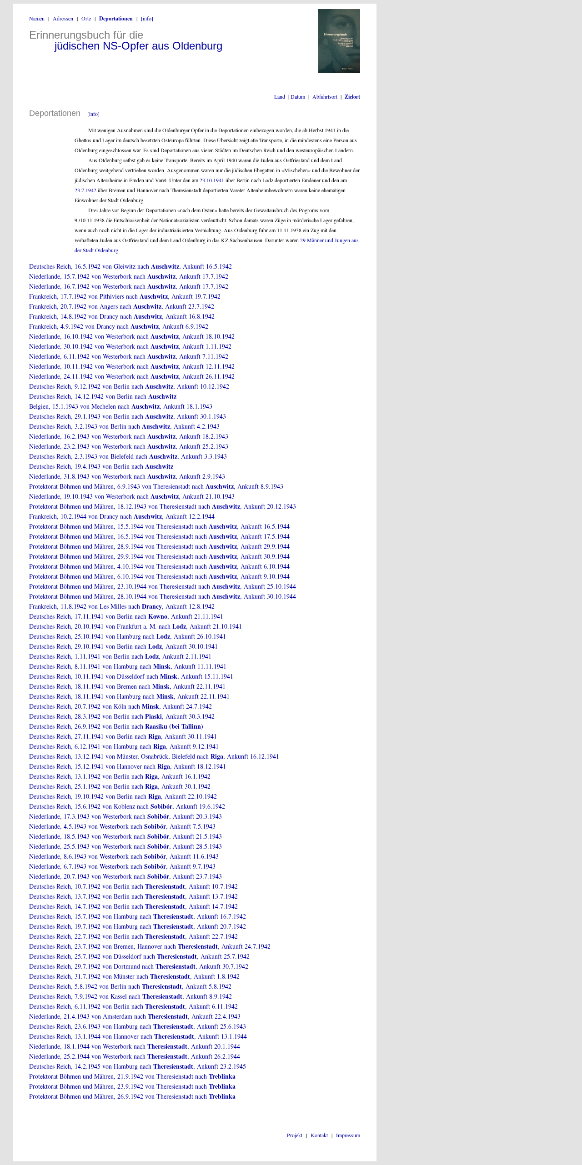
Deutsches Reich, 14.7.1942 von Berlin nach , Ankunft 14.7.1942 (133, 906)
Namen (37, 18)
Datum (297, 96)
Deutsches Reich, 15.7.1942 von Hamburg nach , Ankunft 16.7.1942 (137, 916)
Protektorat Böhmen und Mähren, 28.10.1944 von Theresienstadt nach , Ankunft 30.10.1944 (162, 596)
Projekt (294, 1135)
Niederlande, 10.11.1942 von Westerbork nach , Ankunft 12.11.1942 (132, 366)
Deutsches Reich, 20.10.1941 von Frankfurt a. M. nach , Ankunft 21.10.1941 (135, 626)
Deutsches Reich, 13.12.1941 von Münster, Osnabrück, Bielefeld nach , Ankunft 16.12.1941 (154, 756)
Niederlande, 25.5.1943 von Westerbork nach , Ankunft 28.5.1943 (125, 846)
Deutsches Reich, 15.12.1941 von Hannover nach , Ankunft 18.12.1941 (127, 766)
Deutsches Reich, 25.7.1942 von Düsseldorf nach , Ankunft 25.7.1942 (139, 956)
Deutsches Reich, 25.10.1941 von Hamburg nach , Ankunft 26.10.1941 (127, 636)
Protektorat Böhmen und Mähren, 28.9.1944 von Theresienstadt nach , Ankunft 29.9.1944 (159, 546)
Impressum (348, 1135)
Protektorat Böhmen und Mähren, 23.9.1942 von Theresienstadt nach (132, 1086)
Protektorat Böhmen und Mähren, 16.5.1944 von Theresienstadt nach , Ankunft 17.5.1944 (159, 536)
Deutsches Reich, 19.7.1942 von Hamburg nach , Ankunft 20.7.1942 (137, 926)
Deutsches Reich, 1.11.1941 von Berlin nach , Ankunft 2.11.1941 (120, 656)
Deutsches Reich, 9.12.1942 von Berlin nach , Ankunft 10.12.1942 (129, 386)
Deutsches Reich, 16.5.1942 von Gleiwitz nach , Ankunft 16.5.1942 (130, 266)
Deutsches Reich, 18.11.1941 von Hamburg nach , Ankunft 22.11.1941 (129, 696)
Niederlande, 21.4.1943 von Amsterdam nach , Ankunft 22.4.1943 (135, 1016)
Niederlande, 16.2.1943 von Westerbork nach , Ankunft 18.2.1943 (128, 436)
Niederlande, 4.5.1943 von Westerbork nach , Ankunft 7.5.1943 (122, 826)
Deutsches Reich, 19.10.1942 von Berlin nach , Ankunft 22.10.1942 (123, 796)
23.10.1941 (212, 180)
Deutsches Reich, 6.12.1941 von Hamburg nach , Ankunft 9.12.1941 (124, 746)
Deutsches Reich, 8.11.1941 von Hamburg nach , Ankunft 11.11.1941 (127, 666)
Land (279, 96)
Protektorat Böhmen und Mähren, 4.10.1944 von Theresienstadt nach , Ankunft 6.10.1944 (159, 566)
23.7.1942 (85, 190)
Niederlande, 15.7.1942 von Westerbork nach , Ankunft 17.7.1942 (128, 276)
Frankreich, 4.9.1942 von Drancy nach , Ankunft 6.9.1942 (118, 326)
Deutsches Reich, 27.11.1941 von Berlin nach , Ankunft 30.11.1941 (123, 736)
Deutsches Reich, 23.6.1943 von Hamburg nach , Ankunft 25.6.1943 (137, 1026)
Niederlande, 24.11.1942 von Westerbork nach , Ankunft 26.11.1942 (132, 376)
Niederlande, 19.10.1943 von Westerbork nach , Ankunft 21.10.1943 (132, 496)
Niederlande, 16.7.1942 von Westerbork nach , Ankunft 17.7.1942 (128, 286)
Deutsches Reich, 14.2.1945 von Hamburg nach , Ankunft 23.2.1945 (137, 1066)
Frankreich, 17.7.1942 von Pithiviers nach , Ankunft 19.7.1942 (125, 296)
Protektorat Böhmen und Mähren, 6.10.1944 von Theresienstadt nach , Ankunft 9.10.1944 (159, 576)
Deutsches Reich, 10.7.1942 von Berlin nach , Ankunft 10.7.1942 (133, 886)
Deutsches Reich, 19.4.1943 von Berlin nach (101, 466)
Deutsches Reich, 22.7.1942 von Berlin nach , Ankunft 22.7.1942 (133, 936)
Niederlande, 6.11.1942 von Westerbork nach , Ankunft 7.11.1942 (128, 356)
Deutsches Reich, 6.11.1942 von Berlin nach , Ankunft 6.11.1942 (133, 1006)
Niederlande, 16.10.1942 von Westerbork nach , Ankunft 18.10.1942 (132, 336)
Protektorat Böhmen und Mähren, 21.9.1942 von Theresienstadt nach (132, 1076)
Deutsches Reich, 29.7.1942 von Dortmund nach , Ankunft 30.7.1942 (138, 966)
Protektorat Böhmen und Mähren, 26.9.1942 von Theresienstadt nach (132, 1096)
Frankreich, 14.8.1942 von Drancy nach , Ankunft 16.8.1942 (122, 316)
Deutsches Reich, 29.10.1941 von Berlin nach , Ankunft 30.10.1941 (123, 646)
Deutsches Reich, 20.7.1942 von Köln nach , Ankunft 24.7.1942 (120, 706)
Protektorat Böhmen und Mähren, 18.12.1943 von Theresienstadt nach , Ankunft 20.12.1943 (162, 506)
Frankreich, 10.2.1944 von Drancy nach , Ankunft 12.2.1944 (122, 516)
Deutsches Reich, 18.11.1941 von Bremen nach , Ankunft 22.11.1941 (127, 686)
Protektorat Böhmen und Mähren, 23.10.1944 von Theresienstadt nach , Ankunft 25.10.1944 (162, 586)
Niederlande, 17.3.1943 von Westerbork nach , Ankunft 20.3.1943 (125, 816)
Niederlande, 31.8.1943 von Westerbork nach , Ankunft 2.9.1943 (127, 476)
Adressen (63, 18)
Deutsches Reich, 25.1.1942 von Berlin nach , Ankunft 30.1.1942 (120, 786)
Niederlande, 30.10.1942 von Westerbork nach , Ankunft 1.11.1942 (130, 346)
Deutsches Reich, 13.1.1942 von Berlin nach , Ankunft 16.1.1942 (120, 776)
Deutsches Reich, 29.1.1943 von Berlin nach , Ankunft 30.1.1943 (127, 416)
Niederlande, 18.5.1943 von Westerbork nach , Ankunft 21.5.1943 (125, 836)
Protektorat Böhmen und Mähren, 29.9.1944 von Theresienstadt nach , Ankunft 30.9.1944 (159, 556)
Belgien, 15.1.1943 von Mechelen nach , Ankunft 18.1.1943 (120, 406)
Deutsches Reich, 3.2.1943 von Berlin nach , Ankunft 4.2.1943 (124, 426)
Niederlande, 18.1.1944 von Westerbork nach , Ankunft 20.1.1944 (134, 1046)
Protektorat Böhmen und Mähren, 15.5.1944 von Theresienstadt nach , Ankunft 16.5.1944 (159, 526)
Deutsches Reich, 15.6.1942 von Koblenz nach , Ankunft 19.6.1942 (127, 806)
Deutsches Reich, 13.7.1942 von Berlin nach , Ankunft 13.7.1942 (133, 896)
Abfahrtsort (325, 96)
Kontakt (319, 1135)
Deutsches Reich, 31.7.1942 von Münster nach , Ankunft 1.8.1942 (134, 976)
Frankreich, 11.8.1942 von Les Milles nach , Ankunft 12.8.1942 (122, 606)
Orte (86, 18)
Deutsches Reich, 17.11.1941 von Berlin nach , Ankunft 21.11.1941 (126, 616)
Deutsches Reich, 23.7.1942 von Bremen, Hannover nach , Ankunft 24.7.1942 (150, 946)
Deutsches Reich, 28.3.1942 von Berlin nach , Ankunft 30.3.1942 (122, 716)
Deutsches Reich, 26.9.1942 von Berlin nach (116, 726)
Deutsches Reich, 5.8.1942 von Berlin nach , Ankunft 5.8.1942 (130, 986)
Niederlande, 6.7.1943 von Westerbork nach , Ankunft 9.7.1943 (122, 866)
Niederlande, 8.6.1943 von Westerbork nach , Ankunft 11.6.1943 (124, 856)
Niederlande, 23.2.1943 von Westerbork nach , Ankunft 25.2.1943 (128, 446)
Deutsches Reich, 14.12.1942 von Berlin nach (102, 396)
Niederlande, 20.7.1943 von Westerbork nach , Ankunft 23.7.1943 (125, 876)
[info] (147, 18)
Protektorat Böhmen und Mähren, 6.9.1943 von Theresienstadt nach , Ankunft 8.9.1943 (156, 486)
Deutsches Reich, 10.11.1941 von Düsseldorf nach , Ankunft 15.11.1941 (131, 676)
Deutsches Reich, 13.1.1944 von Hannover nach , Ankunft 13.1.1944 (138, 1036)
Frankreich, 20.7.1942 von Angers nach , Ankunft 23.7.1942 (121, 306)
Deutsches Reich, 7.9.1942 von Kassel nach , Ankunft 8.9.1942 (130, 996)
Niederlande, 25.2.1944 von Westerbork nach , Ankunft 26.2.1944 (134, 1056)
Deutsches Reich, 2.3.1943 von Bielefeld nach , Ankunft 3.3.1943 (128, 456)
